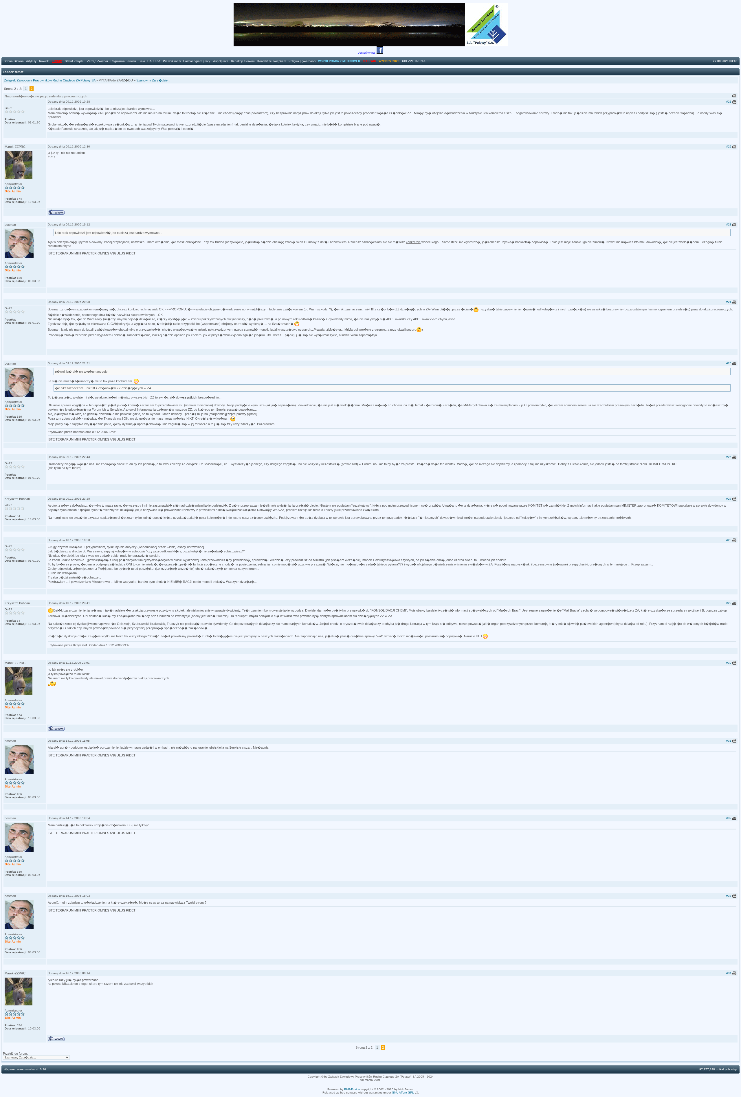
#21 (728, 101)
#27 (728, 498)
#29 (728, 603)
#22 (728, 146)
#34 (728, 973)
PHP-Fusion (352, 1089)
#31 (728, 740)
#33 (728, 895)
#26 (728, 457)
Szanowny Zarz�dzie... (153, 80)
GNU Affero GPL (403, 1092)
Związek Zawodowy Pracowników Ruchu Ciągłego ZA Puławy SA (49, 80)
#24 (728, 301)
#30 (728, 662)
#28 (728, 540)
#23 (728, 224)
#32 (728, 818)
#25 (728, 363)
